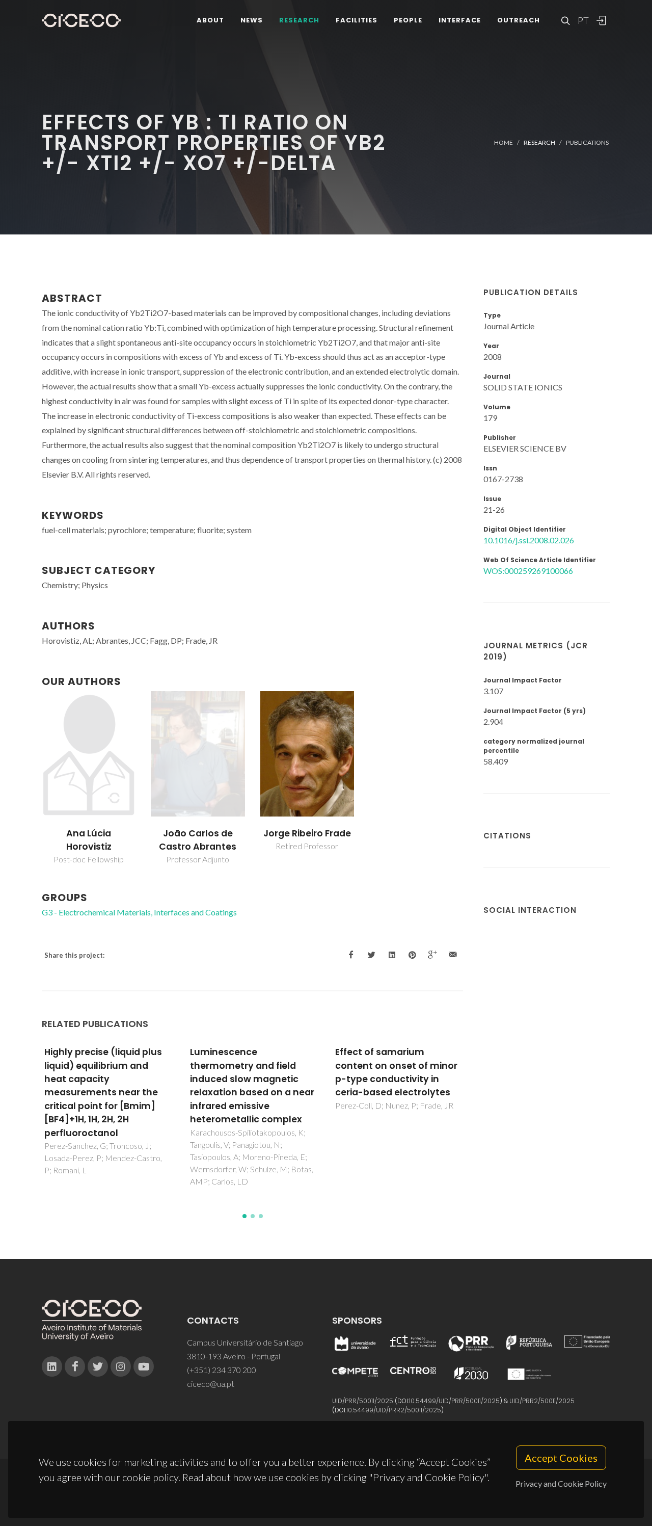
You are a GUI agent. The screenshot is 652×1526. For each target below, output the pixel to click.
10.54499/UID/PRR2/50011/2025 (393, 1410)
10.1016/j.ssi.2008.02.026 (528, 540)
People (408, 20)
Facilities (356, 20)
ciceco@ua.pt (210, 1383)
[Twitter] (98, 1366)
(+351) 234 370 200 (221, 1370)
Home (503, 142)
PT (583, 20)
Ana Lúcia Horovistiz (89, 840)
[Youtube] (143, 1366)
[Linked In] (52, 1366)
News (251, 20)
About (210, 20)
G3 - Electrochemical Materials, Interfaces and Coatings (139, 912)
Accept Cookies (561, 1458)
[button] (244, 1216)
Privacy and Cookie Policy (561, 1483)
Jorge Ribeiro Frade (307, 833)
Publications (587, 142)
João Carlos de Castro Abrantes (197, 840)
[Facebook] (75, 1366)
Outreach (518, 20)
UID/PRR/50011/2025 (362, 1401)
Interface (460, 20)
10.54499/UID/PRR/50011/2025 (454, 1401)
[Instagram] (121, 1366)
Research (299, 20)
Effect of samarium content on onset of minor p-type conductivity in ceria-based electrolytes (396, 1072)
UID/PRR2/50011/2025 (542, 1401)
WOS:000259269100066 (528, 570)
